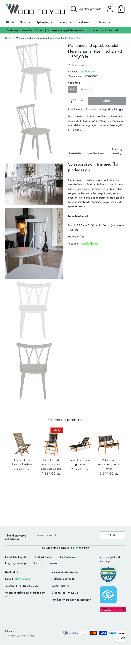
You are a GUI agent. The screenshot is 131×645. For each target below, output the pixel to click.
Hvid (72, 89)
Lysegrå (85, 89)
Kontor (64, 22)
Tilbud (10, 22)
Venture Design (76, 65)
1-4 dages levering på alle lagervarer (65, 30)
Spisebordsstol (87, 71)
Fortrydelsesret (44, 557)
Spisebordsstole (89, 244)
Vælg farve (74, 83)
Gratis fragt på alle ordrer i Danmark (25, 30)
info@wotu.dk (22, 579)
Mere (103, 22)
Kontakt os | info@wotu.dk (106, 30)
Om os (37, 563)
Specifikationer (95, 153)
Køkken (84, 22)
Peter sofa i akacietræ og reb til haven (109, 464)
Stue (23, 22)
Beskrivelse (75, 153)
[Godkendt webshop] (108, 576)
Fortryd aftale (68, 557)
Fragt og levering (117, 151)
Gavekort (53, 563)
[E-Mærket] (108, 596)
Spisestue (43, 22)
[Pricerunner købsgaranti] (113, 611)
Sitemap (9, 631)
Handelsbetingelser (16, 557)
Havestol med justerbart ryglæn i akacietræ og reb (51, 464)
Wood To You (28, 635)
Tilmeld (112, 535)
